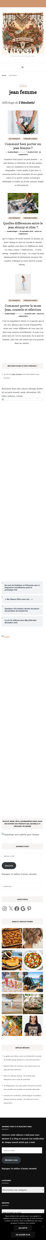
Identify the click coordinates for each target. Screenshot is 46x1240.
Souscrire (9, 865)
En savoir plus (23, 1234)
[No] (43, 1226)
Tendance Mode (30, 139)
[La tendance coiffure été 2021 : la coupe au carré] (33, 939)
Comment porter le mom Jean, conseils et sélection (23, 307)
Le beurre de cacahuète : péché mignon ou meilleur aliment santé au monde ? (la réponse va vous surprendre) (22, 1099)
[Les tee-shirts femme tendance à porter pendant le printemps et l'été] (33, 1026)
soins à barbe (16, 374)
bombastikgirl (13, 152)
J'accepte (23, 1228)
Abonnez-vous (11, 1160)
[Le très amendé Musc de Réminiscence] (12, 1026)
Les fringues (14, 139)
